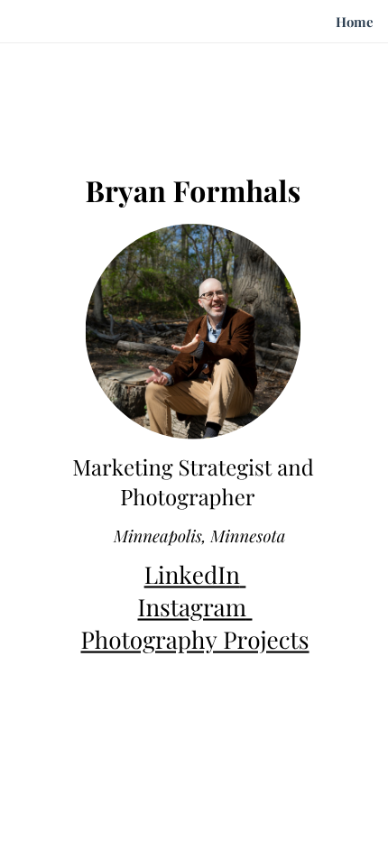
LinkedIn (192, 575)
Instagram (192, 608)
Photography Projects (194, 640)
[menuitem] (355, 22)
